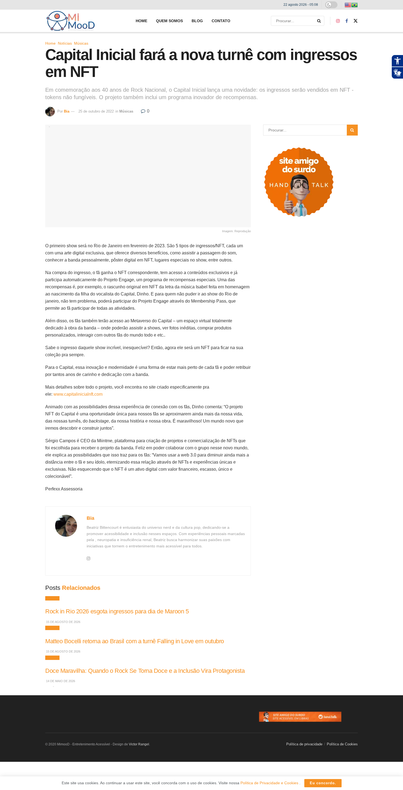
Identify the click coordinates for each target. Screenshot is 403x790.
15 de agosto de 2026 (62, 622)
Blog (197, 21)
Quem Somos (169, 21)
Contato (221, 21)
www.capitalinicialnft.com (78, 394)
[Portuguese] (354, 5)
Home (141, 21)
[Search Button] (319, 21)
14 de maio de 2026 (60, 681)
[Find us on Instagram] (338, 21)
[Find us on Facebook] (346, 21)
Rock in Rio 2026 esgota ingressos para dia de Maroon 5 (117, 611)
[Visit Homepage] (70, 21)
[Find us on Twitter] (355, 21)
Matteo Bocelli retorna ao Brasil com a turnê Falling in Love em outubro (134, 641)
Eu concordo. (323, 783)
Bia (66, 111)
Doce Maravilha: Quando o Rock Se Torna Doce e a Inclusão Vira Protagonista (145, 670)
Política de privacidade (304, 744)
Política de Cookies (342, 744)
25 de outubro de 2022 (96, 111)
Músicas (81, 43)
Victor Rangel (139, 744)
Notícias (65, 43)
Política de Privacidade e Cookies (269, 783)
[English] (348, 5)
